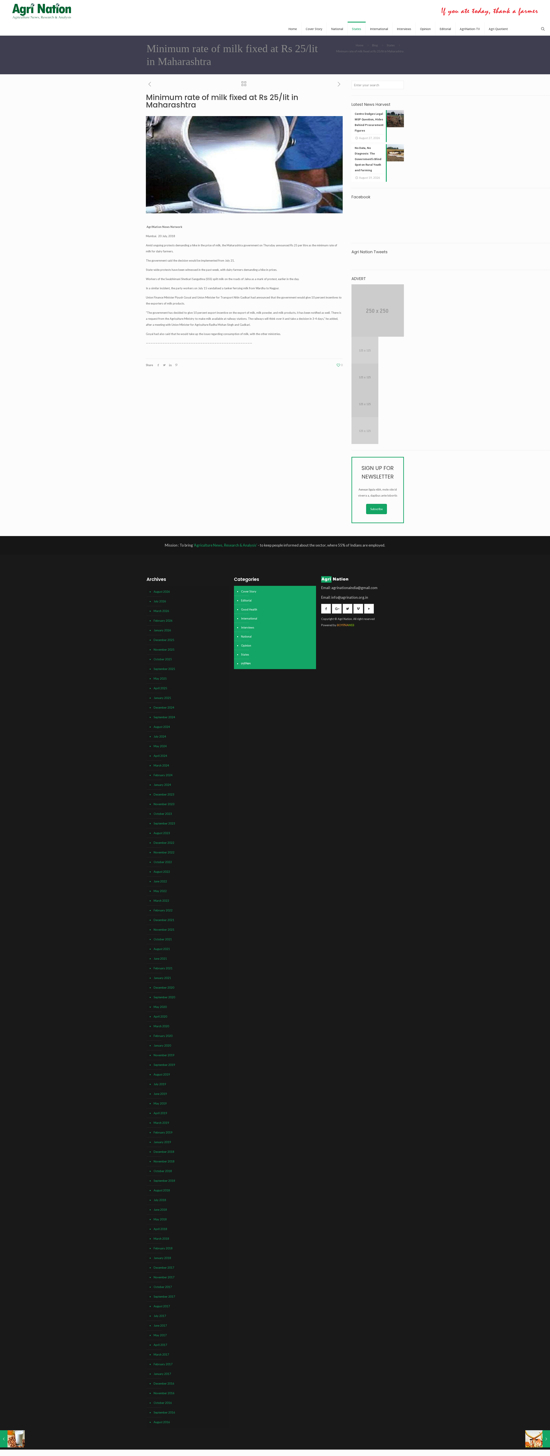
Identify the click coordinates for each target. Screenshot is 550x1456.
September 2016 (164, 1412)
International (249, 618)
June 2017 (160, 1325)
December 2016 (164, 1383)
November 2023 (164, 804)
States (391, 45)
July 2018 (160, 1200)
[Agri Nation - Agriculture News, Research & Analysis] (41, 11)
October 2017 (163, 1287)
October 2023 (163, 813)
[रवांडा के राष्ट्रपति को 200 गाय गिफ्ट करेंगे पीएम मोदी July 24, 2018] (537, 1438)
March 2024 (161, 765)
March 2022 (161, 900)
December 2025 (164, 640)
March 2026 (161, 611)
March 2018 (161, 1238)
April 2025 (160, 688)
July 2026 (160, 601)
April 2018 (160, 1229)
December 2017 (164, 1267)
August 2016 (162, 1422)
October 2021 (163, 939)
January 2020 (162, 1045)
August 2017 (162, 1306)
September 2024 (164, 717)
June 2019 (160, 1093)
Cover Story (248, 591)
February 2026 (163, 620)
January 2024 (162, 784)
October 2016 (163, 1402)
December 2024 (164, 707)
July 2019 (160, 1084)
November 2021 (164, 929)
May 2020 (160, 1007)
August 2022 (162, 871)
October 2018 (163, 1171)
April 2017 (160, 1345)
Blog (375, 45)
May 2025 (160, 678)
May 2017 (160, 1335)
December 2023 (164, 794)
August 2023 (162, 833)
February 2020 (163, 1036)
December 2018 (164, 1151)
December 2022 (164, 842)
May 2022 (160, 891)
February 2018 (163, 1248)
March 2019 (161, 1122)
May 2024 (160, 746)
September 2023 (164, 823)
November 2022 (164, 852)
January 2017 (162, 1374)
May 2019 (160, 1103)
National (246, 636)
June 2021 (160, 958)
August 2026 (162, 591)
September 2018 (164, 1180)
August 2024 (162, 727)
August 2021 (162, 949)
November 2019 (164, 1055)
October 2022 (163, 862)
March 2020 (161, 1026)
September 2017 (164, 1296)
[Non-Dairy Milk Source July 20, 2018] (12, 1438)
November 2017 (164, 1277)
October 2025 (163, 659)
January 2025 (162, 698)
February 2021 (163, 968)
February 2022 (163, 910)
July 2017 (160, 1316)
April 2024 (160, 756)
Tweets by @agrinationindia (369, 260)
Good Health (249, 609)
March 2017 (161, 1354)
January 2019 (162, 1142)
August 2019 (162, 1074)
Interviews (247, 627)
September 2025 (164, 669)
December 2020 (164, 987)
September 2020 (164, 997)
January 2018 (162, 1258)
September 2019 (164, 1065)
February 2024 (163, 775)
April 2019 (160, 1113)
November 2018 (164, 1161)
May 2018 (160, 1219)
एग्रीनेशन (246, 663)
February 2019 (163, 1132)
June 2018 (160, 1209)
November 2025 (164, 649)
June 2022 (160, 881)
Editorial (246, 600)
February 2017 (163, 1364)
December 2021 (164, 920)
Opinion (246, 645)
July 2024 (160, 736)
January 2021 (162, 978)
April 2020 (160, 1016)
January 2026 (162, 630)
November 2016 (164, 1393)
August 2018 (162, 1190)
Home (359, 45)
